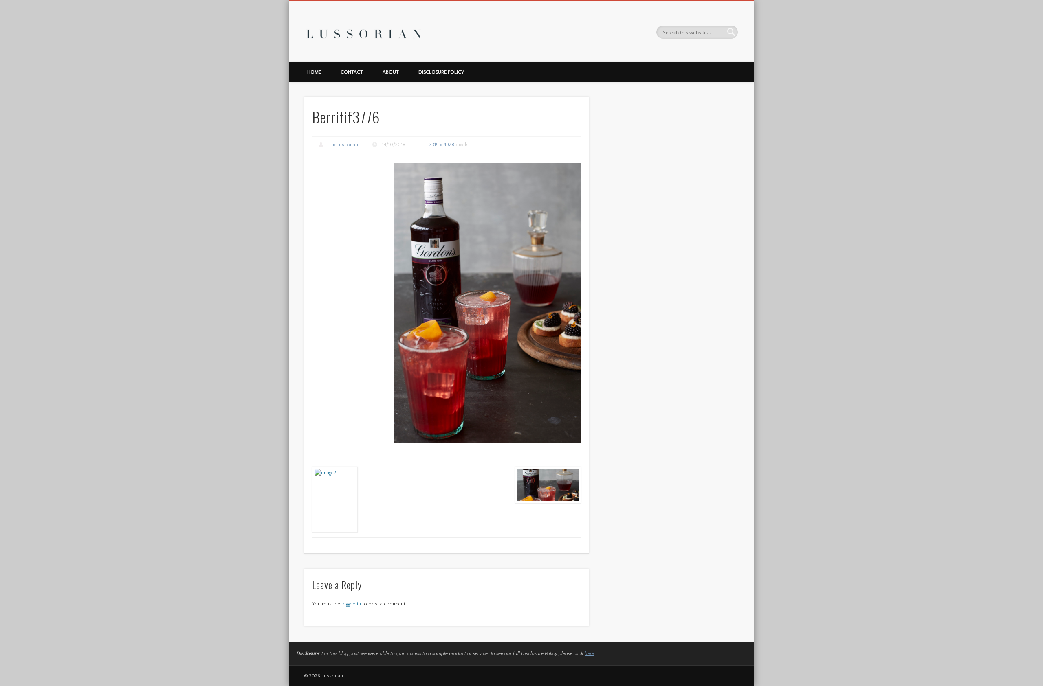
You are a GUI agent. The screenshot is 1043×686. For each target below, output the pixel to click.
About (391, 72)
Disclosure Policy (441, 72)
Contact (352, 72)
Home (314, 72)
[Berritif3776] (487, 303)
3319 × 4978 (441, 144)
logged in (351, 604)
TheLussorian (343, 144)
